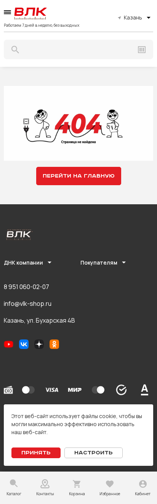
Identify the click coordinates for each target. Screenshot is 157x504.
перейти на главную (79, 176)
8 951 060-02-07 (26, 287)
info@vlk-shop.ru (27, 303)
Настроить (93, 453)
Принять (36, 453)
